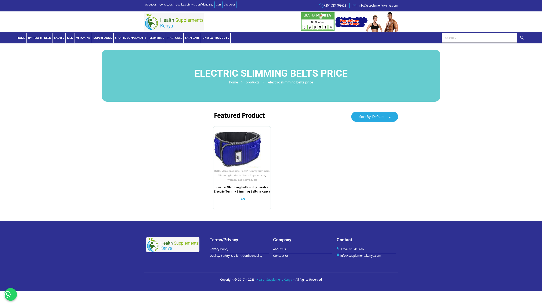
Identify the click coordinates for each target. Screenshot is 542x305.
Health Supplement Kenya (274, 279)
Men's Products (230, 170)
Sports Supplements (253, 175)
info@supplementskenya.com (378, 5)
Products (253, 82)
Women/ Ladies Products (242, 179)
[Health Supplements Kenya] (175, 244)
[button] (10, 294)
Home (233, 82)
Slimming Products (229, 175)
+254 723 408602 (335, 5)
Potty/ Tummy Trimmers (255, 170)
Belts (217, 170)
